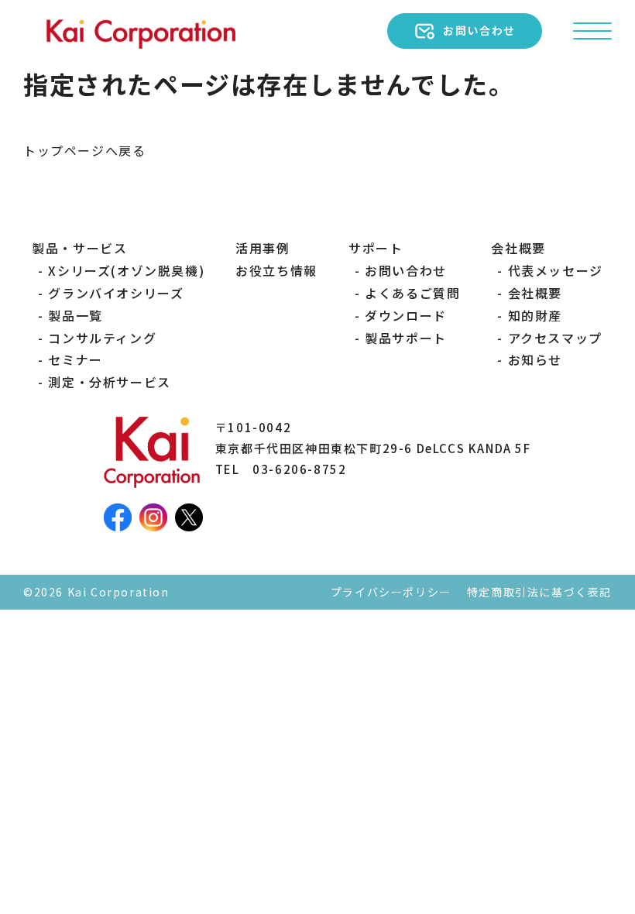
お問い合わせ (406, 270)
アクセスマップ (555, 337)
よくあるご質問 (412, 292)
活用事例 (262, 248)
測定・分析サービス (109, 382)
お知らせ (535, 359)
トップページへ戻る (84, 150)
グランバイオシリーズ (116, 292)
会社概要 (535, 292)
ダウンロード (406, 315)
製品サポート (406, 337)
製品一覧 (75, 315)
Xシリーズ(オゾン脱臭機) (126, 270)
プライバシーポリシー (391, 592)
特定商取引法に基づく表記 (539, 592)
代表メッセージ (555, 270)
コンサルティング (102, 337)
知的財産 (535, 315)
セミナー (75, 359)
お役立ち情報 (276, 270)
